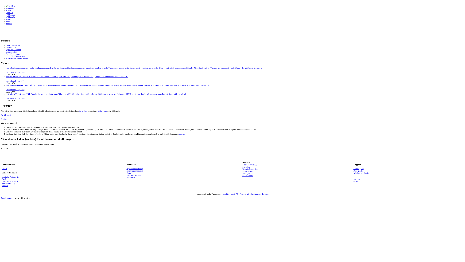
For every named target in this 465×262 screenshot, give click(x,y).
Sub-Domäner (247, 176)
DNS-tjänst (102, 111)
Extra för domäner (13, 54)
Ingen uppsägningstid (135, 171)
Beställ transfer (6, 115)
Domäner (9, 13)
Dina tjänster (358, 171)
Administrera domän (361, 173)
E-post (8, 10)
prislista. (182, 134)
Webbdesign (10, 15)
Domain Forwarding (250, 169)
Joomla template (7, 198)
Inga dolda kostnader (135, 169)
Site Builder (131, 177)
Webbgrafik (10, 17)
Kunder (9, 24)
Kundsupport (358, 169)
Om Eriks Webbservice (10, 177)
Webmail (356, 179)
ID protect (83, 111)
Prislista (4, 119)
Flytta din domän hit (13, 50)
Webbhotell (10, 8)
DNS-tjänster (247, 173)
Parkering (246, 167)
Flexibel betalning (8, 183)
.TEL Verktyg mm (18, 56)
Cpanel (129, 173)
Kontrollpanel (247, 171)
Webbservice (11, 19)
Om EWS (234, 194)
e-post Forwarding (249, 165)
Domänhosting (11, 52)
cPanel (356, 181)
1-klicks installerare (134, 175)
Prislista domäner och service (17, 58)
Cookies (226, 194)
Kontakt (9, 21)
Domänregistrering (13, 45)
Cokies (4, 169)
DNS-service (11, 47)
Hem (13, 6)
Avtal (4, 179)
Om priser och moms (10, 181)
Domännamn (255, 194)
